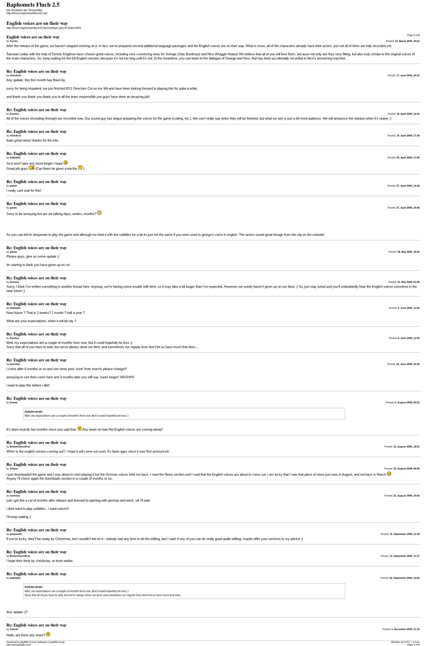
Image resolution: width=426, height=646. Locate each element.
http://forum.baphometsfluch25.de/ (26, 13)
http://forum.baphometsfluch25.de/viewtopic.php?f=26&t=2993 (43, 28)
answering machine (331, 58)
